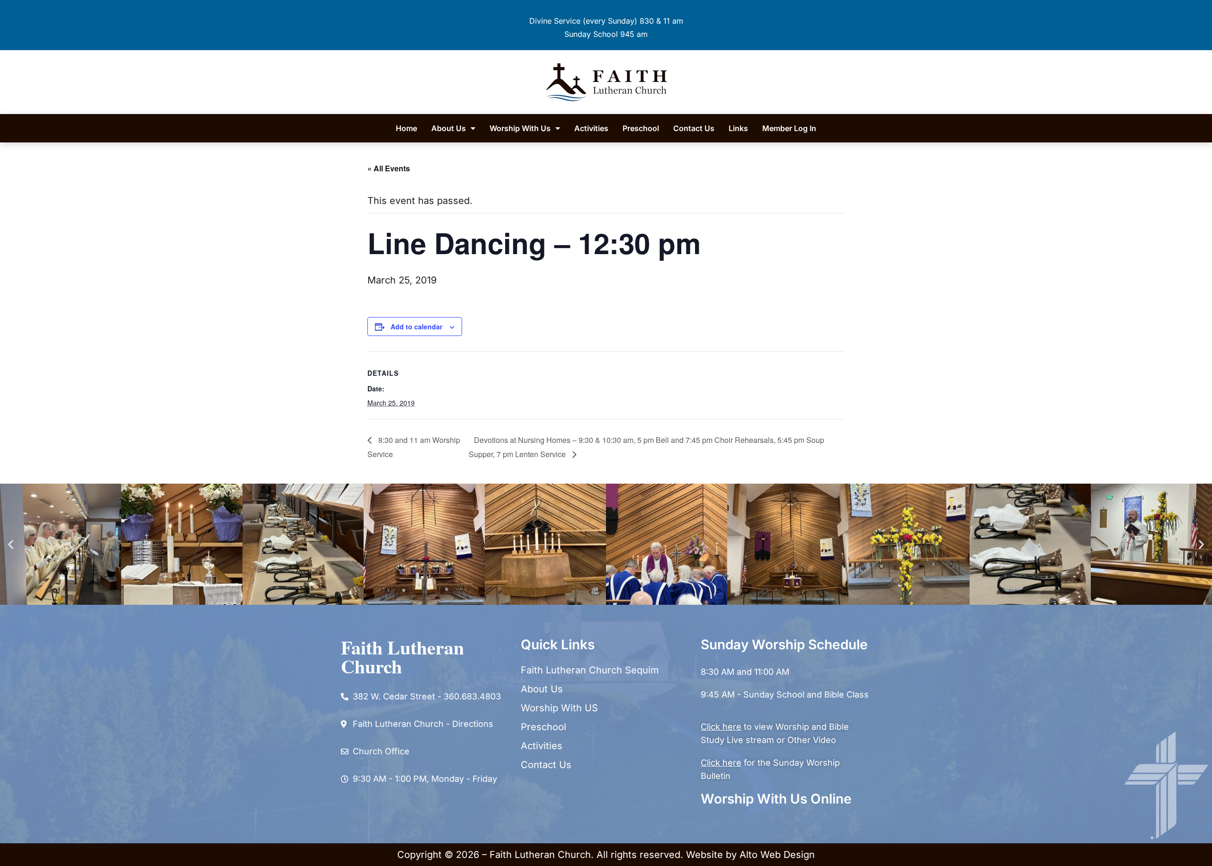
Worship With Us (520, 128)
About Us (448, 128)
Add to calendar (416, 326)
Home (406, 128)
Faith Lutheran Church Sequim (590, 670)
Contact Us (693, 128)
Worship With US (559, 708)
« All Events (388, 168)
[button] (11, 544)
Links (738, 128)
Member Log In (789, 128)
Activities (591, 128)
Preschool (641, 128)
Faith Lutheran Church (402, 656)
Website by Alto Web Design (750, 854)
